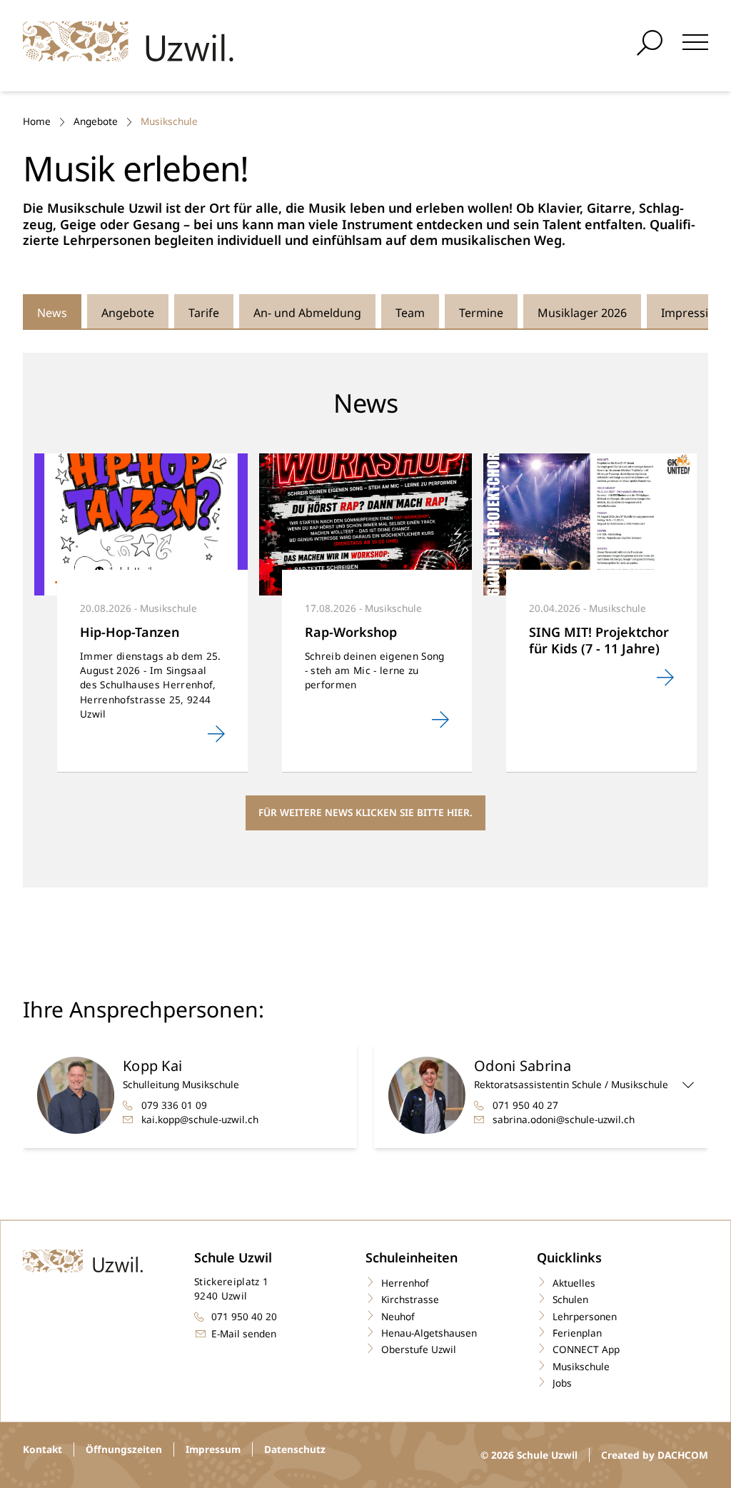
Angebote (96, 121)
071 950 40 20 (244, 1316)
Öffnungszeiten (124, 1449)
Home (37, 121)
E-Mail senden (243, 1333)
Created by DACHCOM (654, 1455)
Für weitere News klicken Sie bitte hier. (365, 812)
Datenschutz (295, 1449)
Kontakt (42, 1449)
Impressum (213, 1449)
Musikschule (169, 121)
